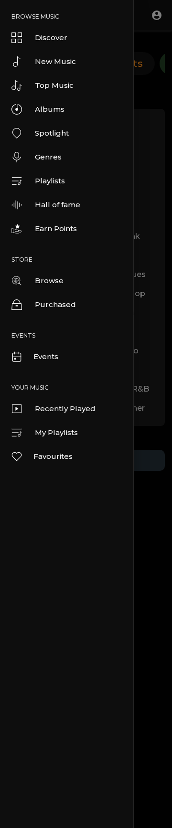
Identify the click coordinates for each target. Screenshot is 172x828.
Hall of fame (57, 204)
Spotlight (52, 133)
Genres (48, 156)
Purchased (55, 304)
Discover (51, 37)
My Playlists (56, 432)
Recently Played (65, 408)
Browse (49, 280)
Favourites (53, 456)
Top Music (54, 85)
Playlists (50, 180)
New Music (55, 61)
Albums (49, 109)
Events (45, 356)
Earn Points (56, 228)
